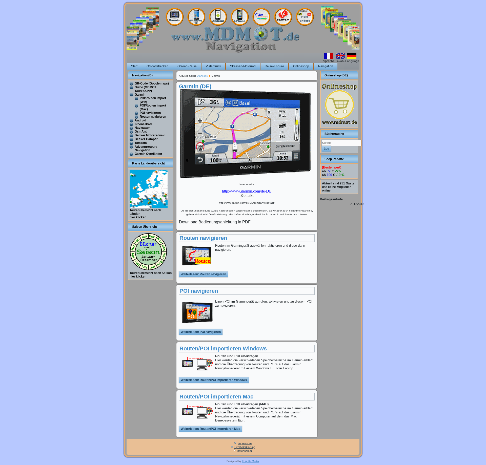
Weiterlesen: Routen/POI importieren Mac (210, 429)
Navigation (325, 66)
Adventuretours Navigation (146, 148)
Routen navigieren (153, 116)
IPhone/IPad (143, 124)
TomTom (141, 143)
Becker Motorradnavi (150, 135)
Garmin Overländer (148, 154)
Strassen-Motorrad (243, 66)
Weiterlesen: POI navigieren (201, 332)
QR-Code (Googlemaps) (152, 83)
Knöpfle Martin (250, 461)
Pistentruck (213, 66)
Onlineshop (301, 66)
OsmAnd (141, 131)
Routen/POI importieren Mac (216, 396)
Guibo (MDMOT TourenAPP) (145, 89)
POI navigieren (150, 113)
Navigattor (142, 128)
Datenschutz (245, 450)
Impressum (245, 443)
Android (140, 120)
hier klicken (138, 217)
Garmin (140, 94)
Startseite (202, 75)
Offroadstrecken (157, 66)
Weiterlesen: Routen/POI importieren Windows (214, 380)
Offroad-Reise (187, 66)
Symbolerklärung (244, 447)
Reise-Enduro (274, 66)
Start (134, 66)
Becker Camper (146, 139)
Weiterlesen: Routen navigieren (203, 274)
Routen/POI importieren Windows (223, 348)
